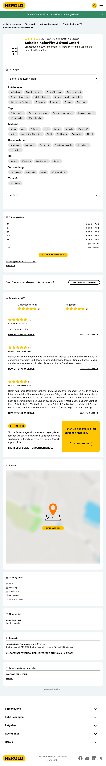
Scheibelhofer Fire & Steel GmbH (21, 644)
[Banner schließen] (102, 14)
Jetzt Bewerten (81, 444)
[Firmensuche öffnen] (94, 5)
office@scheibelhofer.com (21, 261)
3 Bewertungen (52, 39)
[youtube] (87, 758)
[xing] (101, 758)
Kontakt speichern (16, 674)
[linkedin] (94, 758)
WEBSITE (10, 265)
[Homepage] (14, 5)
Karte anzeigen (53, 528)
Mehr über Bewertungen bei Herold (31, 447)
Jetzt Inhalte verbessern (84, 282)
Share (9, 678)
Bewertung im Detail (21, 334)
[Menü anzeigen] (101, 5)
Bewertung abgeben (70, 39)
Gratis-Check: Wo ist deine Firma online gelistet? (53, 14)
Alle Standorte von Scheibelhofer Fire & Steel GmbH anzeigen (39, 653)
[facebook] (80, 758)
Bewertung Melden (89, 334)
